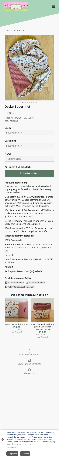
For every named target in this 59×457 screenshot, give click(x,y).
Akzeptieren (12, 453)
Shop (7, 30)
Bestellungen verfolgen (29, 363)
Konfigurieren (12, 447)
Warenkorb (29, 373)
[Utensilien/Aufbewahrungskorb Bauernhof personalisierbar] (42, 310)
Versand (13, 120)
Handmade (19, 30)
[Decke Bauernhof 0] (29, 67)
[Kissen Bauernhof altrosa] (16, 310)
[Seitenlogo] (15, 6)
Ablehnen (25, 453)
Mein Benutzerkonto (29, 354)
